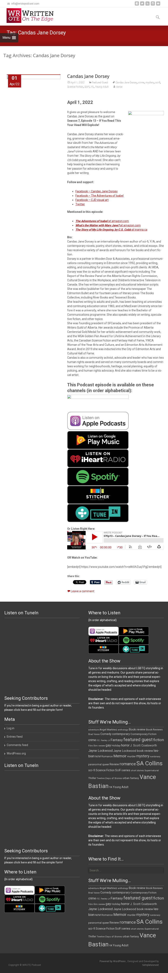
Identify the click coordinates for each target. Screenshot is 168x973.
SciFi (87, 86)
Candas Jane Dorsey (88, 76)
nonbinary (155, 756)
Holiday (116, 745)
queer (105, 764)
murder (131, 756)
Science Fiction (75, 86)
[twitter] (142, 5)
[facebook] (137, 5)
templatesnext (150, 965)
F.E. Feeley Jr (103, 740)
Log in (10, 728)
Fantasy (117, 740)
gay (108, 745)
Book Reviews (154, 729)
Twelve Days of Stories (109, 778)
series (126, 770)
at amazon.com (102, 221)
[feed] (147, 5)
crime (141, 82)
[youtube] (158, 5)
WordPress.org (16, 753)
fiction (158, 739)
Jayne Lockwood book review (133, 751)
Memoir (120, 756)
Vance (119, 86)
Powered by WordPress (113, 961)
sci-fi (157, 82)
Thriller (92, 778)
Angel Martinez (108, 729)
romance (128, 763)
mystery (149, 82)
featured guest (138, 739)
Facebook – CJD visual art (92, 200)
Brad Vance (94, 734)
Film (90, 745)
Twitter (80, 204)
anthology (123, 729)
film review (99, 745)
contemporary (121, 734)
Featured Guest (100, 82)
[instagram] (153, 5)
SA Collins (149, 763)
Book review (137, 729)
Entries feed (15, 736)
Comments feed (17, 745)
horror (125, 745)
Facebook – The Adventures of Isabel (99, 195)
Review (114, 764)
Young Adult (102, 86)
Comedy (105, 734)
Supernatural (151, 770)
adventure (93, 729)
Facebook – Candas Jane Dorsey (96, 191)
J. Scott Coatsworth (143, 745)
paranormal (95, 764)
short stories (137, 770)
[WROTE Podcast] (32, 15)
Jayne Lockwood (100, 751)
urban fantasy (131, 778)
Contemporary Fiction (144, 734)
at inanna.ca (111, 229)
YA (92, 86)
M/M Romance (104, 756)
